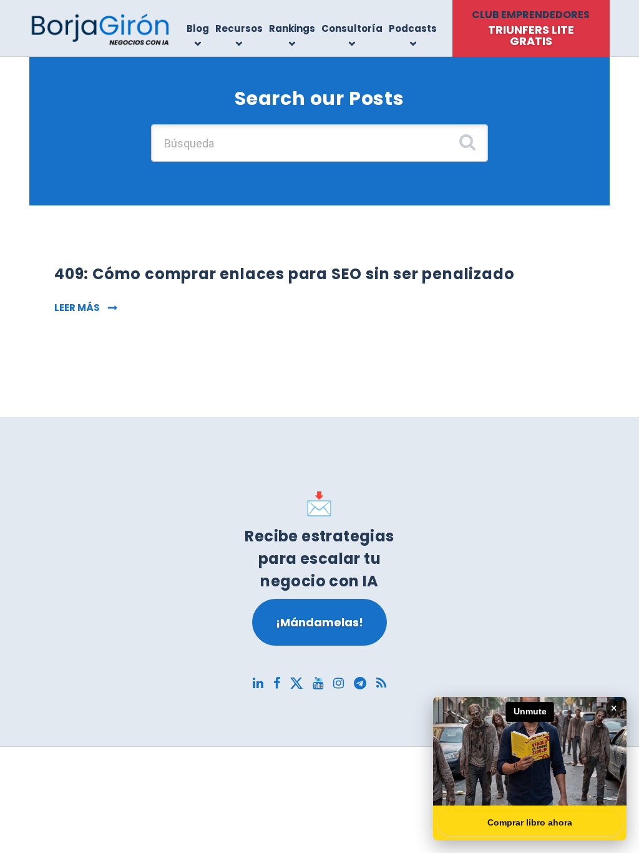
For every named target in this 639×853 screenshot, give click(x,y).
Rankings (292, 28)
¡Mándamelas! (319, 622)
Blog (198, 28)
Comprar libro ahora (529, 822)
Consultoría (352, 28)
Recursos (239, 28)
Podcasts (413, 28)
